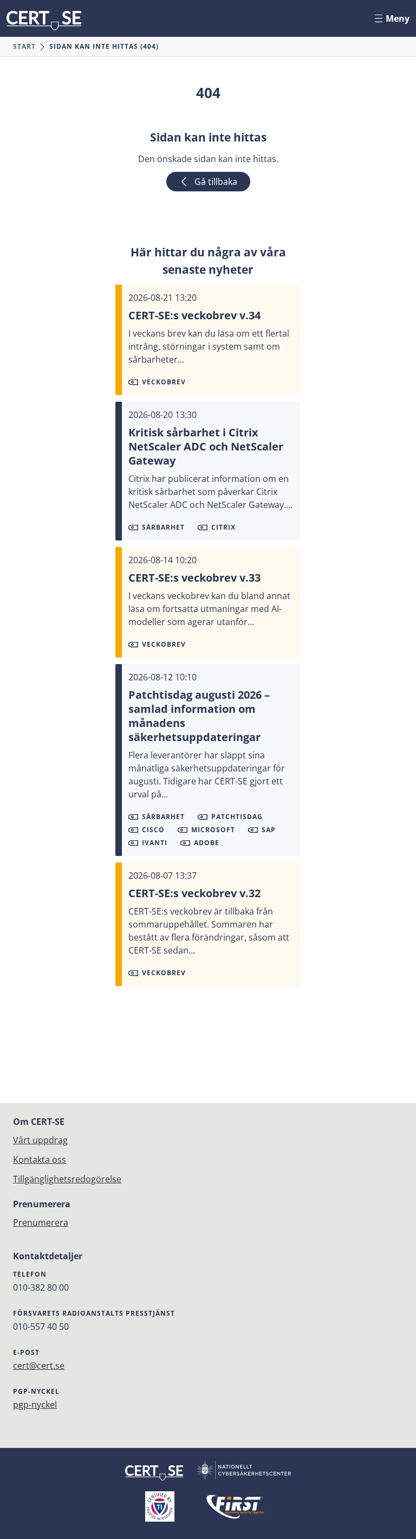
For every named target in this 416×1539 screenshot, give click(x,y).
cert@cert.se (38, 1365)
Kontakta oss (39, 1159)
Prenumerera (40, 1222)
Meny (398, 18)
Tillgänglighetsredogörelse (67, 1179)
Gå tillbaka (215, 182)
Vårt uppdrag (40, 1140)
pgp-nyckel (35, 1405)
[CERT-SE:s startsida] (43, 20)
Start (24, 46)
